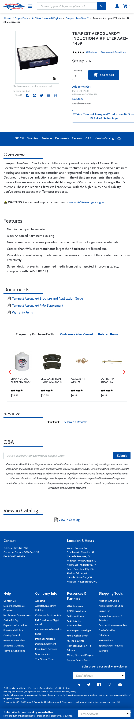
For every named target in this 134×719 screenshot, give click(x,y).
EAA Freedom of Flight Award (47, 622)
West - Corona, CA (77, 548)
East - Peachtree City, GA (80, 569)
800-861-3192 (31, 552)
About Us (40, 600)
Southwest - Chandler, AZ (81, 552)
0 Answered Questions (113, 52)
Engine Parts (21, 18)
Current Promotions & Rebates (110, 618)
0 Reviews (91, 52)
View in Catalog (104, 138)
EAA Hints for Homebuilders (74, 623)
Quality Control (11, 635)
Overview (32, 138)
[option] (37, 57)
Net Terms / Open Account (17, 615)
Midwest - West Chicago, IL (81, 560)
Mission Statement (45, 643)
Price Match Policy (13, 630)
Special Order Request (111, 645)
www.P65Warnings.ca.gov (86, 202)
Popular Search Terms (79, 660)
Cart (130, 6)
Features (47, 138)
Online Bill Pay (10, 620)
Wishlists (104, 650)
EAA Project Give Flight (79, 630)
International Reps (45, 638)
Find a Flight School (77, 635)
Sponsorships (42, 654)
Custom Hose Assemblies (113, 625)
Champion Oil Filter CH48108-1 (21, 380)
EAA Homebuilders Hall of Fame (48, 631)
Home (7, 18)
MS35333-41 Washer (78, 380)
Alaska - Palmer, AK (77, 573)
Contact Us (9, 600)
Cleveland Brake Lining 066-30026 (51, 380)
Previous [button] (10, 372)
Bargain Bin (104, 610)
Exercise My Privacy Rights (40, 688)
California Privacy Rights (14, 688)
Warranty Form (22, 312)
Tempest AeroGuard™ (77, 18)
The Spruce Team (44, 659)
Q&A (88, 138)
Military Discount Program (80, 655)
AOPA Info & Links (76, 611)
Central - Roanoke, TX (78, 556)
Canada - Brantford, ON (79, 577)
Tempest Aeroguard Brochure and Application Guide (47, 298)
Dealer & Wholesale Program (14, 608)
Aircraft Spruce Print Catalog (45, 608)
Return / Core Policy (14, 640)
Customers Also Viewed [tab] (76, 334)
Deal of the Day (107, 630)
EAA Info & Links (75, 616)
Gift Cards (104, 635)
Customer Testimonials (48, 615)
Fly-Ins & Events (75, 640)
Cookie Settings (62, 688)
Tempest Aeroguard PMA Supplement (37, 305)
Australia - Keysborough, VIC (82, 581)
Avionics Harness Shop (111, 605)
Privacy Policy (69, 691)
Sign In (117, 6)
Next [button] (124, 372)
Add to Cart (106, 75)
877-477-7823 (21, 548)
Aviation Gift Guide (109, 600)
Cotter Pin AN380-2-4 (107, 380)
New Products (106, 640)
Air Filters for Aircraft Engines (47, 18)
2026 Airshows (75, 606)
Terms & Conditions (14, 650)
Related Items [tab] (108, 334)
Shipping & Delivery (13, 645)
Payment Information (15, 625)
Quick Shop (22, 396)
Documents (62, 138)
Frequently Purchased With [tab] (35, 334)
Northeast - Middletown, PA (81, 564)
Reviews (77, 138)
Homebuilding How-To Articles (79, 648)
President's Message (46, 648)
